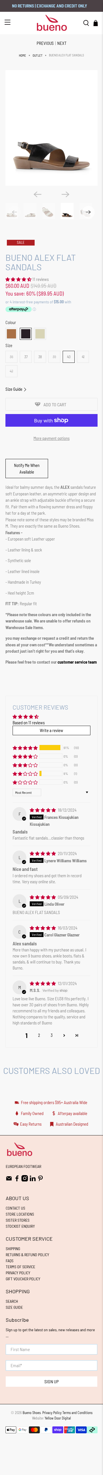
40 (69, 357)
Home (22, 55)
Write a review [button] (51, 730)
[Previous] (37, 194)
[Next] (65, 194)
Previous (45, 43)
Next (61, 43)
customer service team (77, 661)
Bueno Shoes (32, 1412)
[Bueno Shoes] (51, 22)
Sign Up (51, 1381)
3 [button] (52, 1035)
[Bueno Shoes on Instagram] (24, 1179)
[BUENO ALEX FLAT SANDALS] (51, 128)
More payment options (51, 438)
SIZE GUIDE (14, 1307)
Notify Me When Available (26, 468)
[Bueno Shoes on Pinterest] (40, 1179)
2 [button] (39, 1035)
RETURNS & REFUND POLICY (27, 1254)
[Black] (26, 334)
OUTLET (38, 55)
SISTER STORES (17, 1220)
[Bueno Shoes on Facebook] (17, 1179)
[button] (18, 279)
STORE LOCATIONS (20, 1214)
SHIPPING (13, 1248)
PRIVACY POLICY (18, 1272)
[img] (43, 810)
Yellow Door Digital (58, 1418)
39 (54, 357)
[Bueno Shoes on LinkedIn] (32, 1179)
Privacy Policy (52, 1412)
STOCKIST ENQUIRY (20, 1226)
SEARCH (12, 1301)
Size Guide (14, 389)
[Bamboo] (40, 334)
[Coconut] (11, 334)
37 (25, 357)
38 (40, 357)
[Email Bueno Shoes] (9, 1179)
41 (83, 357)
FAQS (9, 1260)
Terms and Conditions (77, 1412)
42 (11, 371)
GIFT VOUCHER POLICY (23, 1278)
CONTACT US (15, 1208)
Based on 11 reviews (29, 722)
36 (11, 357)
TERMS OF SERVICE (20, 1266)
